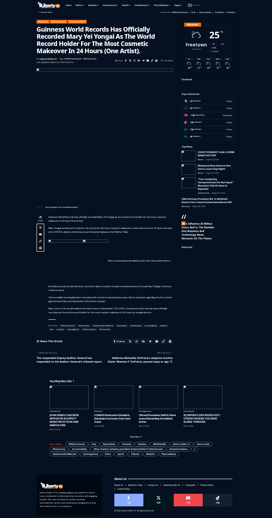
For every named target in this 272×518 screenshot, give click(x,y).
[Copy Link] (152, 60)
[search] (233, 5)
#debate (150, 454)
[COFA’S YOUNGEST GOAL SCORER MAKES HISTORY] (188, 156)
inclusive (219, 12)
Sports (201, 159)
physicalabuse (169, 454)
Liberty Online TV (48, 58)
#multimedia (135, 326)
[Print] (156, 60)
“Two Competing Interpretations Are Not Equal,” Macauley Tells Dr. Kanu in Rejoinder (216, 184)
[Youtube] (208, 115)
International (55, 411)
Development (58, 21)
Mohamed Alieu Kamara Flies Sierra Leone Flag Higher (214, 167)
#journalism (205, 12)
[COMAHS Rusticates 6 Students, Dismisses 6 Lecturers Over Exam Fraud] (113, 397)
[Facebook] (128, 500)
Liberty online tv (89, 329)
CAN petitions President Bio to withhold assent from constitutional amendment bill (206, 200)
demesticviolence (178, 449)
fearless (231, 12)
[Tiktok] (208, 122)
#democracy (89, 58)
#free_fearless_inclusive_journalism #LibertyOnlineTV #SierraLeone (128, 449)
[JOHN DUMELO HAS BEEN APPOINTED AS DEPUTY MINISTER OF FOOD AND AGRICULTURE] (69, 397)
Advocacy (185, 206)
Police (108, 454)
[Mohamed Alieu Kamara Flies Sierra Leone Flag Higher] (188, 169)
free (193, 12)
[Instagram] (208, 108)
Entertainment (77, 21)
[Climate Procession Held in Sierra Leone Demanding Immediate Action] (158, 397)
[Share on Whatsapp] (134, 60)
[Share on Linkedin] (139, 60)
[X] (208, 101)
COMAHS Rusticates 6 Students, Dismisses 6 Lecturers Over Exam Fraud (112, 418)
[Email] (148, 60)
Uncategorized (145, 411)
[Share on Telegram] (143, 60)
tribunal (135, 454)
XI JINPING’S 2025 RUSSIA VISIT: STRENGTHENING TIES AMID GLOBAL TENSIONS (201, 418)
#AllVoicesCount (180, 12)
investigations (73, 329)
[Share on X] (130, 60)
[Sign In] (227, 5)
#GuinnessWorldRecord (103, 326)
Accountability (151, 326)
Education (98, 411)
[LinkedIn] (208, 136)
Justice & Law (203, 193)
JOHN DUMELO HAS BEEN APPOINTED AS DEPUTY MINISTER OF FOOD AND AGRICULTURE (64, 420)
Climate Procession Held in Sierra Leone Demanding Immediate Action (157, 418)
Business (43, 21)
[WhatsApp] (208, 129)
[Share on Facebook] (126, 60)
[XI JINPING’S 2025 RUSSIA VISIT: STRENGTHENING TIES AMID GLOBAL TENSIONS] (202, 397)
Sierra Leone (104, 329)
